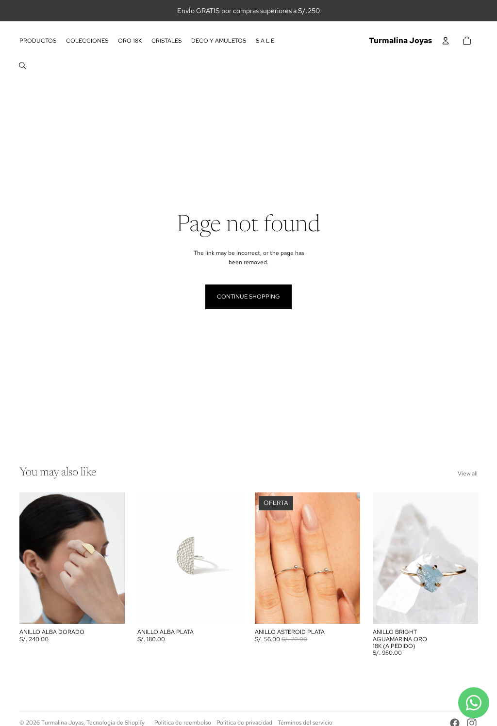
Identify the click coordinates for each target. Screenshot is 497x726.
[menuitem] (37, 40)
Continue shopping (248, 296)
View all (468, 473)
